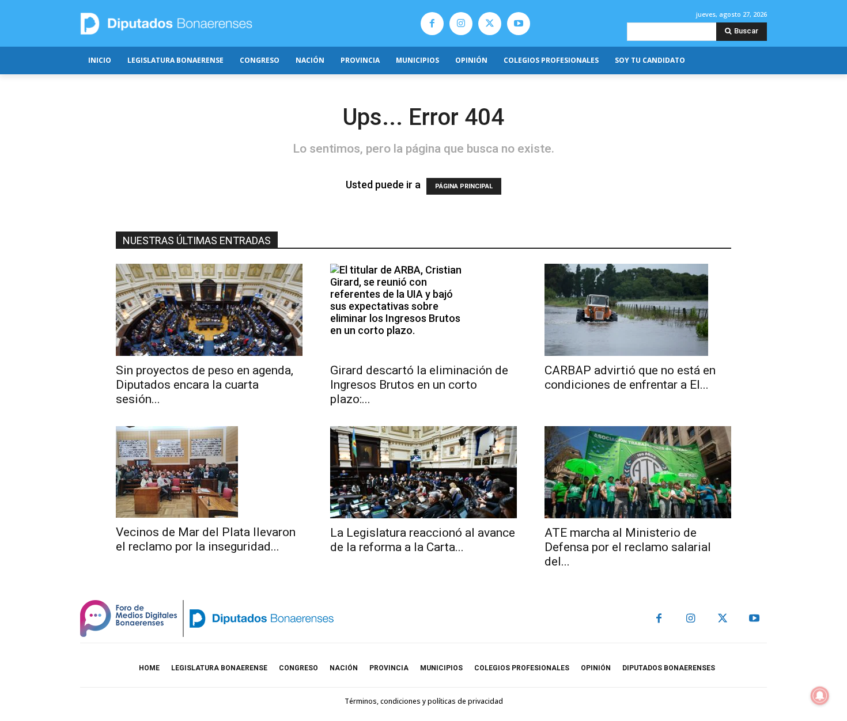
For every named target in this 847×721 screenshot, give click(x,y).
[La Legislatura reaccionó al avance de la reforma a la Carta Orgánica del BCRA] (423, 472)
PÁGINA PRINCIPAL (464, 186)
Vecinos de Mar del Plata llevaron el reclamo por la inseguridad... (206, 539)
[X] (489, 23)
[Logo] (220, 23)
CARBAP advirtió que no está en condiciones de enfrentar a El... (630, 377)
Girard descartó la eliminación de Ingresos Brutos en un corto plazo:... (419, 384)
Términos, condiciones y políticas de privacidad (424, 701)
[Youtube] (518, 23)
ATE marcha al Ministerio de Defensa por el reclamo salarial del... (627, 547)
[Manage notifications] (820, 695)
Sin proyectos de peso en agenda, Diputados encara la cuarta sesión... (204, 384)
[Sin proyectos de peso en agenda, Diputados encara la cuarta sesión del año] (209, 310)
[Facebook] (432, 23)
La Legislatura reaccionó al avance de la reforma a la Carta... (422, 540)
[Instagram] (460, 23)
